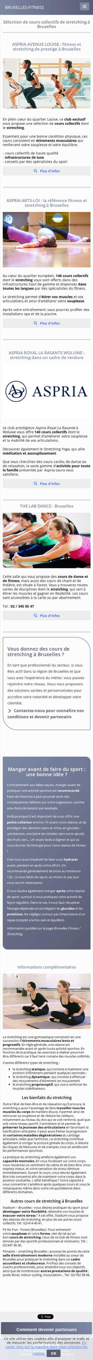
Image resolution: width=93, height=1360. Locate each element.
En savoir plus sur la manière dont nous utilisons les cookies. (46, 1348)
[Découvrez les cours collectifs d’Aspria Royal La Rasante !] (47, 391)
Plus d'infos (49, 171)
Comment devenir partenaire (46, 1329)
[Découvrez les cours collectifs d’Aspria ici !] (47, 83)
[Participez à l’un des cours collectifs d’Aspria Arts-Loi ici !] (47, 239)
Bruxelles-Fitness (24, 7)
